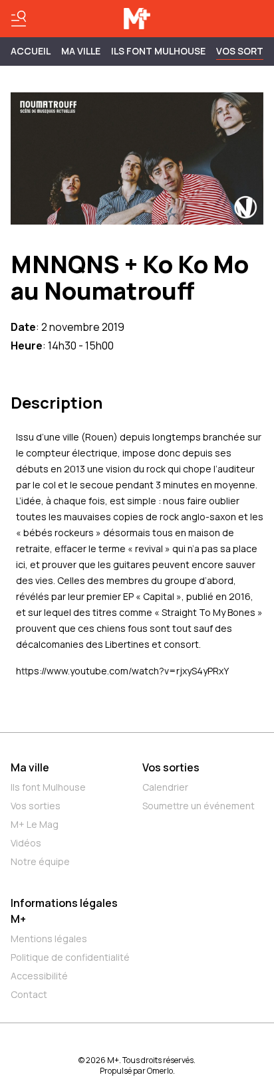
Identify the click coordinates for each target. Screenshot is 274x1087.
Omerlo (160, 1070)
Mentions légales (49, 938)
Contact (29, 994)
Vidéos (26, 843)
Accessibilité (39, 975)
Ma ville (30, 767)
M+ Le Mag (35, 824)
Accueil (31, 51)
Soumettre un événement (198, 805)
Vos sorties (36, 805)
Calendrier (165, 787)
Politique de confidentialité (70, 957)
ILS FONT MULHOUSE (158, 51)
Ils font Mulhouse (48, 787)
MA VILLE (80, 51)
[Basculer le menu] (19, 19)
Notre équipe (40, 861)
